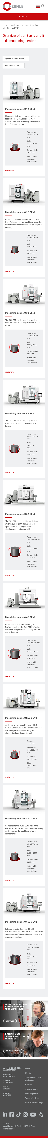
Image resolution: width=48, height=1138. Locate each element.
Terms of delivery (32, 1098)
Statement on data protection (33, 1078)
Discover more (13, 1051)
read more (9, 171)
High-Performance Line (14, 58)
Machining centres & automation (24, 25)
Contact (24, 16)
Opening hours (31, 1089)
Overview (15, 28)
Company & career (7, 1094)
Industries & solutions (9, 1075)
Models (6, 28)
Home (5, 25)
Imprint (28, 1073)
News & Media (6, 1088)
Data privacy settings (34, 1103)
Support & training (8, 1082)
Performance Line (12, 66)
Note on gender (31, 1094)
